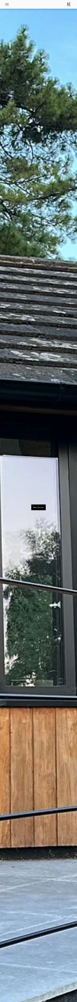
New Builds (38, 507)
